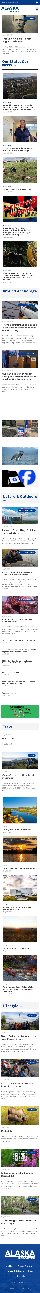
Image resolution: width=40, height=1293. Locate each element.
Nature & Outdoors (15, 1271)
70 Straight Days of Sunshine (16, 948)
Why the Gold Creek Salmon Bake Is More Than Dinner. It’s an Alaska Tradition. (19, 989)
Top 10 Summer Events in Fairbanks (19, 869)
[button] (37, 9)
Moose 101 (7, 1131)
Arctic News (7, 102)
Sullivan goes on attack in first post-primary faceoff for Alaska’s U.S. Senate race (20, 377)
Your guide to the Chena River (17, 830)
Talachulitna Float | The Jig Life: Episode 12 (19, 640)
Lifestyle (21, 1276)
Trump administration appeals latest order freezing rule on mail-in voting (19, 328)
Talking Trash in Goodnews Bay (17, 189)
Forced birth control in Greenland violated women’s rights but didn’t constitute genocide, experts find (19, 107)
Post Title (8, 738)
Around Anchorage (26, 1266)
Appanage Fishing (9, 693)
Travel (5, 826)
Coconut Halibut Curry (11, 672)
